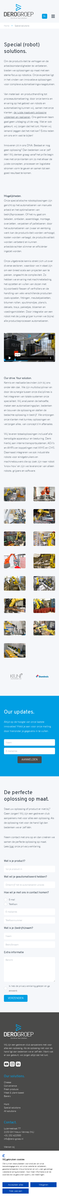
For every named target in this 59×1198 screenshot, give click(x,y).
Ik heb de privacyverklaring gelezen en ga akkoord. (29, 988)
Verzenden (16, 998)
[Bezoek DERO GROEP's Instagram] (12, 1064)
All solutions (10, 1111)
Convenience (10, 1085)
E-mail (12, 899)
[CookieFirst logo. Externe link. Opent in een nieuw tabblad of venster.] (3, 1155)
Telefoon (13, 904)
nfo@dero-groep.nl (13, 1138)
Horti (6, 1104)
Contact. (10, 1122)
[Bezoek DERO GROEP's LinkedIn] (18, 1064)
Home (6, 25)
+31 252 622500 (12, 1135)
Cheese (7, 1082)
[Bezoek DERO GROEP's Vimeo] (6, 1064)
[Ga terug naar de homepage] (18, 11)
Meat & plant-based (14, 1092)
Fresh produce (11, 1089)
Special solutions (12, 1107)
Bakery (7, 1096)
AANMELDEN (29, 759)
